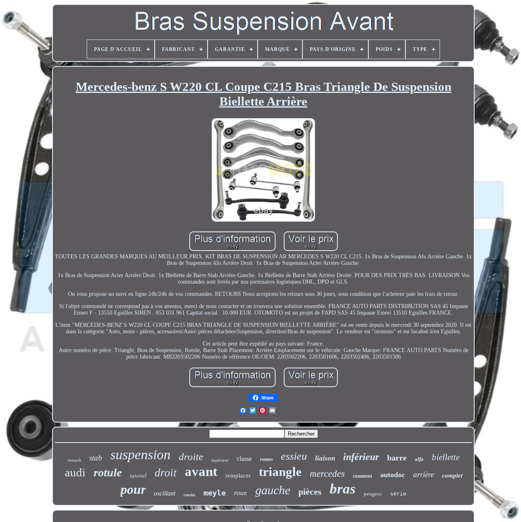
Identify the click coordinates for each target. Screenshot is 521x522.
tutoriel (138, 475)
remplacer (238, 475)
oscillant (164, 493)
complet (452, 475)
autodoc (392, 475)
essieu (294, 456)
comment (362, 476)
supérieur (220, 460)
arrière (423, 474)
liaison (325, 458)
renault (74, 460)
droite (191, 456)
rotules (189, 495)
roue (240, 493)
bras (343, 489)
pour (133, 489)
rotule (108, 472)
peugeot (373, 494)
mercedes (327, 474)
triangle (280, 472)
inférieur (361, 457)
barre (397, 457)
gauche (272, 490)
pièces (310, 492)
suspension (140, 454)
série (398, 494)
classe (244, 458)
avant (201, 471)
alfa (419, 459)
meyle (215, 493)
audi (75, 472)
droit (166, 473)
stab (95, 458)
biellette (446, 457)
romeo (266, 459)
